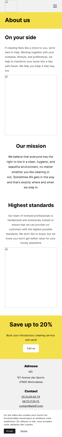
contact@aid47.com (31, 405)
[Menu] (55, 6)
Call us (31, 348)
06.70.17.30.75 (31, 401)
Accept (9, 431)
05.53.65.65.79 (31, 396)
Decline (24, 431)
